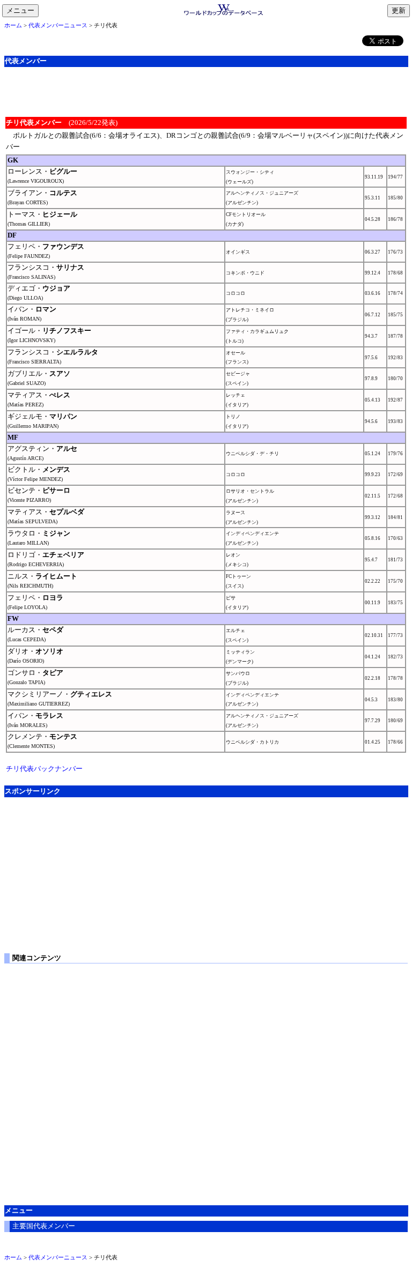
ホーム (13, 25)
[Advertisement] (206, 90)
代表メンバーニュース (57, 25)
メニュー (22, 11)
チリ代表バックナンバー (44, 769)
